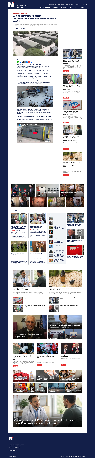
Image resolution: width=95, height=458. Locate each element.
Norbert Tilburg (69, 140)
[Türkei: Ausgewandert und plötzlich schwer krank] (73, 334)
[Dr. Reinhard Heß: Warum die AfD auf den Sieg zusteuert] (51, 232)
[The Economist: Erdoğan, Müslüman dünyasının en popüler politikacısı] (47, 348)
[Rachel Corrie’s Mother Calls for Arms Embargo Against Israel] (75, 202)
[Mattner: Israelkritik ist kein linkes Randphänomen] (51, 223)
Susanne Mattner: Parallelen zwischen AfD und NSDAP (70, 112)
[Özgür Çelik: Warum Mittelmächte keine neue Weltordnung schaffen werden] (51, 255)
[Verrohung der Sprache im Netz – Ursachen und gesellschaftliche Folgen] (51, 251)
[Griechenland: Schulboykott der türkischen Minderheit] (56, 334)
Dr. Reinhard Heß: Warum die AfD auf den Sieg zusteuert (59, 231)
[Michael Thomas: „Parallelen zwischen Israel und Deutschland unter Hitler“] (72, 79)
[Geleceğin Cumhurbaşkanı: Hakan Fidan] (71, 348)
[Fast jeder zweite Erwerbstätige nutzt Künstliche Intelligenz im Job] (70, 376)
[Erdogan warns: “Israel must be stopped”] (23, 190)
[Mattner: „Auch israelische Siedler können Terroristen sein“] (19, 246)
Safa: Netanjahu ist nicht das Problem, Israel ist (37, 254)
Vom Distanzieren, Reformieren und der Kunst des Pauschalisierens (58, 247)
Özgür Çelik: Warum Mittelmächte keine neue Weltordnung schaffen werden (59, 256)
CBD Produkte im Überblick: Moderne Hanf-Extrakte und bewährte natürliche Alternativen (72, 164)
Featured (65, 114)
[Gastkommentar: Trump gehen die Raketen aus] (51, 242)
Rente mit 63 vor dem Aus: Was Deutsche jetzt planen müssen (71, 61)
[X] (86, 4)
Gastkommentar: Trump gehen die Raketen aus (59, 242)
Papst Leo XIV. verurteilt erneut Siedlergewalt (36, 227)
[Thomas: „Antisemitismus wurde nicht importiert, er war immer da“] (51, 260)
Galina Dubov (69, 166)
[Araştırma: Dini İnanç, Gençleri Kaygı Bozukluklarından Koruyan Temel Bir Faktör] (23, 348)
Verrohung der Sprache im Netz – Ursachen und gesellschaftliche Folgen (59, 251)
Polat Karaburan (66, 356)
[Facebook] (85, 4)
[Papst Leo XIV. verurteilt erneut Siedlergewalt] (38, 218)
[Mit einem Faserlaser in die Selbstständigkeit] (56, 388)
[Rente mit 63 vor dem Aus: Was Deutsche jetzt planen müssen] (72, 54)
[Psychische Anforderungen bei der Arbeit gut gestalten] (47, 376)
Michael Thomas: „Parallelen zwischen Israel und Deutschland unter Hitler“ (71, 86)
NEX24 (17, 28)
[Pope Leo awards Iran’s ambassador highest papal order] (72, 190)
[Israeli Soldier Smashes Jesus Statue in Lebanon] (56, 202)
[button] (81, 4)
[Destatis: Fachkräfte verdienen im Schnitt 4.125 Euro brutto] (21, 388)
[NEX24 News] (11, 4)
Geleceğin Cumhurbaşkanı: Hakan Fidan (71, 355)
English (14, 192)
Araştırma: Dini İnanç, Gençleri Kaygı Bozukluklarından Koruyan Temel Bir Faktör (22, 356)
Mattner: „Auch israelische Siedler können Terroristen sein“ (18, 255)
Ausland (65, 89)
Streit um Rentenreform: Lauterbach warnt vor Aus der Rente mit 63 (75, 257)
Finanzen (65, 140)
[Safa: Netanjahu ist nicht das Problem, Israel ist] (38, 246)
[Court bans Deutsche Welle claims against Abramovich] (38, 202)
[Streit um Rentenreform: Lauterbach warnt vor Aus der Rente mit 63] (75, 250)
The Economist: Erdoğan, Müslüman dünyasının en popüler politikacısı (46, 355)
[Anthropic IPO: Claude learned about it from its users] (47, 190)
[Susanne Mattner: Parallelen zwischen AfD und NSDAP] (72, 105)
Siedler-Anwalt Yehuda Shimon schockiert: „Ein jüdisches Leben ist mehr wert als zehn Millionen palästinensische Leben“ (59, 237)
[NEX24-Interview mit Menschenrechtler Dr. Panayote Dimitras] (30, 327)
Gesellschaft (16, 389)
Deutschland (69, 227)
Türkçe (14, 359)
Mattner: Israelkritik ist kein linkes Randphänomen (74, 241)
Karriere (39, 376)
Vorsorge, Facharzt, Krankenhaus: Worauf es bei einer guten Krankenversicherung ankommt (71, 138)
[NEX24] (13, 28)
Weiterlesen (66, 71)
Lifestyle (65, 166)
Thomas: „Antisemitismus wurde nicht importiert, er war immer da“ (59, 260)
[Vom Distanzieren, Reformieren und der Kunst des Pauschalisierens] (51, 246)
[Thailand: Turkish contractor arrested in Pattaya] (20, 202)
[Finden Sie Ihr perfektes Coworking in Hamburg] (73, 388)
